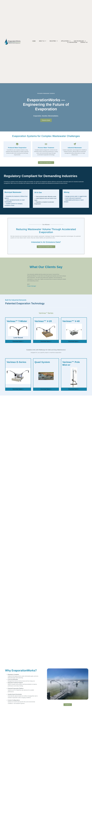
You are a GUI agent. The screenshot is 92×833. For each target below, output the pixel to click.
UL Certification (72, 42)
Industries (53, 41)
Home (34, 41)
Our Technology (79, 41)
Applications (65, 41)
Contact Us (83, 42)
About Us (41, 41)
